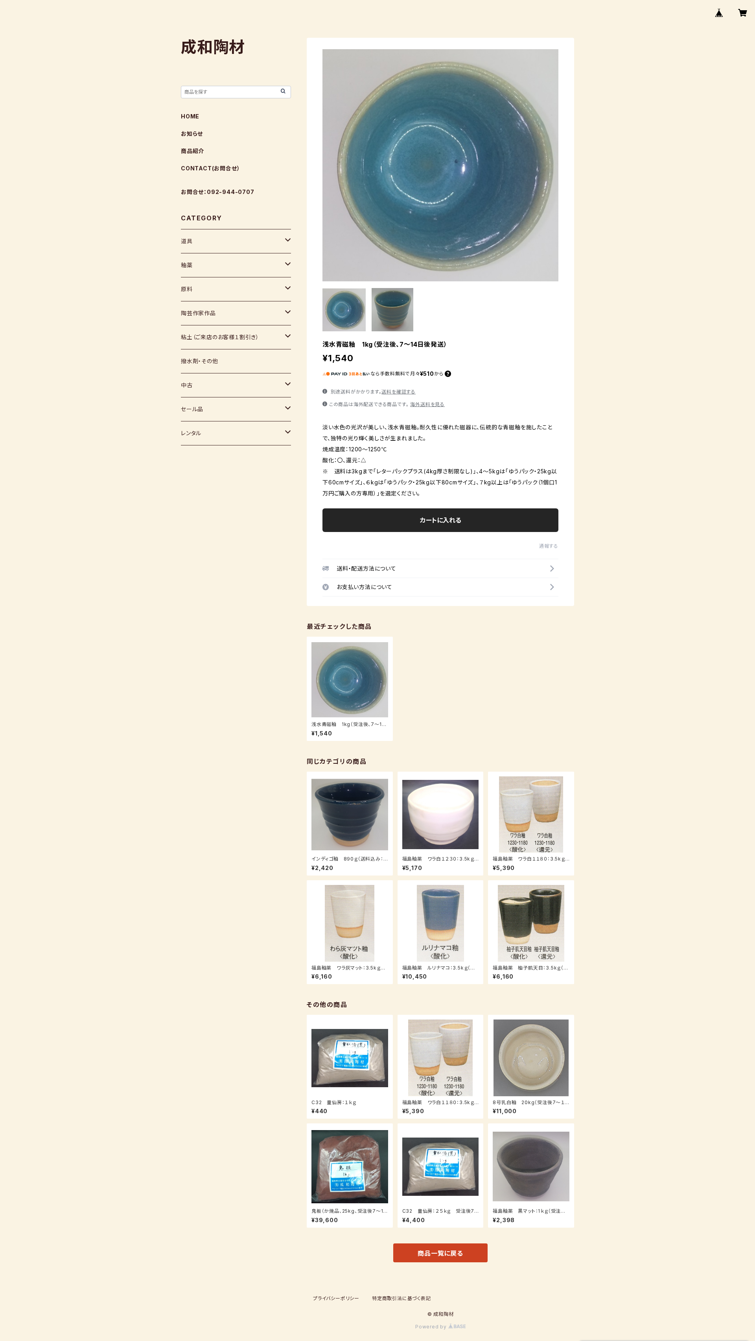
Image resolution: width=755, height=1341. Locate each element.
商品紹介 (192, 151)
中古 (187, 385)
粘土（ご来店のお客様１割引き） (220, 337)
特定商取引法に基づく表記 (401, 1298)
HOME (190, 116)
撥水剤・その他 (199, 361)
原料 (187, 289)
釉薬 (187, 265)
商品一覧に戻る (440, 1253)
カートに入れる (440, 520)
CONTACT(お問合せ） (210, 168)
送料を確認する (398, 392)
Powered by (431, 1327)
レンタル (191, 433)
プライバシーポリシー (336, 1298)
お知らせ (192, 133)
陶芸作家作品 (198, 313)
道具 (187, 241)
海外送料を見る (427, 404)
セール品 (192, 409)
